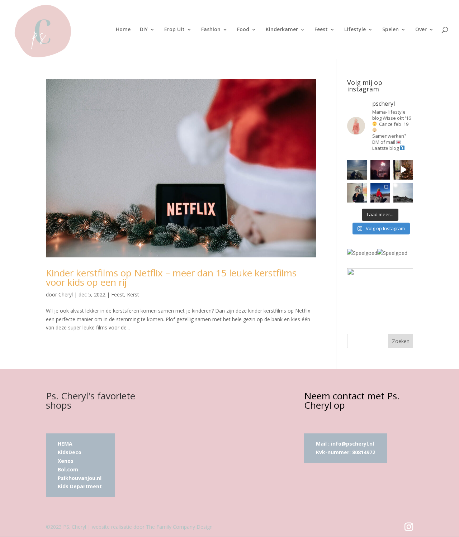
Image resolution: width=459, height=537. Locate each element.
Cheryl (65, 294)
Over (421, 30)
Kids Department (80, 486)
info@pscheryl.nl (352, 443)
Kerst (133, 294)
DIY (144, 30)
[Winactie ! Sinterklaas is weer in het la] (357, 193)
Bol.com (68, 469)
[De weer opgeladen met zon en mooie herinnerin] (380, 193)
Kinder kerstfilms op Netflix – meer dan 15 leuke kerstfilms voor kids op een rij (171, 277)
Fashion (211, 30)
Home (123, 30)
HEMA (65, 443)
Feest (321, 30)
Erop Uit (174, 30)
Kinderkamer (282, 30)
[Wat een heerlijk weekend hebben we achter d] (403, 193)
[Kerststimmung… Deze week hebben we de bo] (403, 170)
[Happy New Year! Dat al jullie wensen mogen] (380, 170)
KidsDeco (69, 452)
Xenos (66, 460)
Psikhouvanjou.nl (80, 478)
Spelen (390, 30)
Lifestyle (355, 30)
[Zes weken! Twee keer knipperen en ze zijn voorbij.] (357, 170)
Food (243, 30)
